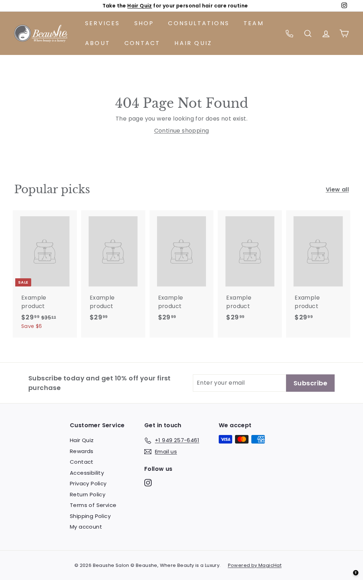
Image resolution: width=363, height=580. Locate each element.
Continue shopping (181, 131)
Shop (144, 23)
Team (254, 23)
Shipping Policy (90, 516)
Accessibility (87, 472)
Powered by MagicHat (255, 565)
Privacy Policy (88, 483)
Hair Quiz (139, 5)
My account (86, 526)
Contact (142, 43)
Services (102, 23)
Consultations (198, 23)
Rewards (82, 451)
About (97, 43)
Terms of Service (93, 505)
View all (337, 189)
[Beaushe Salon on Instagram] (148, 483)
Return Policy (87, 494)
